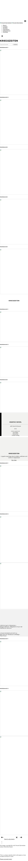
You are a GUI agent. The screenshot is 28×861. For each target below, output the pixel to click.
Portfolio (5, 32)
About (5, 25)
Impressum (6, 29)
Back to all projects (9, 839)
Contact (5, 26)
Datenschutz (6, 30)
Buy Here (14, 460)
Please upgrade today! (6, 859)
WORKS (5, 28)
